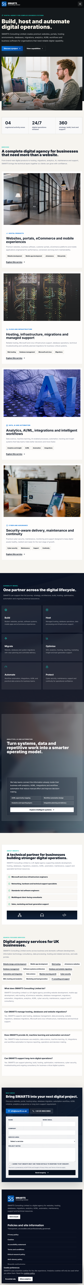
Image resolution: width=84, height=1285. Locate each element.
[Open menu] (80, 4)
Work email (47, 1120)
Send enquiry (40, 1173)
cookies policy (29, 1273)
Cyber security (65, 974)
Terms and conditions (16, 1249)
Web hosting (56, 964)
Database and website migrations (60, 969)
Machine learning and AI (47, 974)
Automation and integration (12, 974)
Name (11, 1120)
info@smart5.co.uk (19, 1111)
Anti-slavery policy (15, 1259)
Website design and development (14, 964)
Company (12, 1128)
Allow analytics (25, 1279)
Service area (14, 1137)
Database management (11, 969)
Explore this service (14, 262)
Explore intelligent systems (41, 810)
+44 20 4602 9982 (43, 1111)
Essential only (10, 1279)
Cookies (11, 1240)
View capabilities (34, 48)
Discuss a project (11, 48)
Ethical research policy (16, 1254)
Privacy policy (13, 1235)
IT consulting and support (61, 979)
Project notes (15, 1146)
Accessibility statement (17, 1244)
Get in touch (13, 1217)
